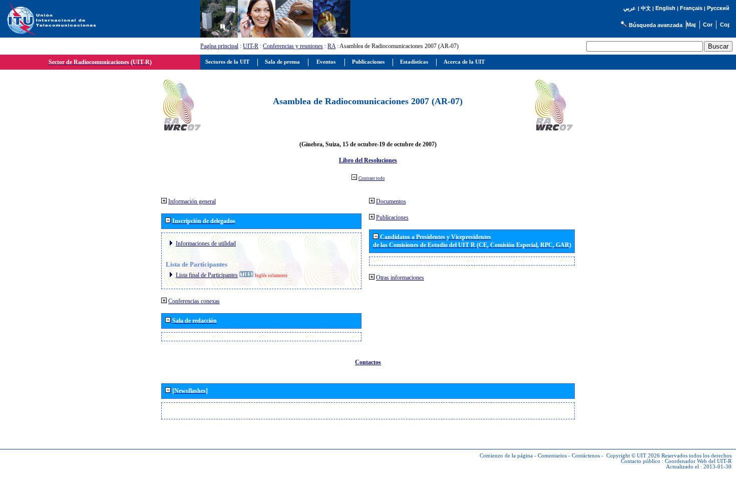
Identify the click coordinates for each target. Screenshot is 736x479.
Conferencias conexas (194, 301)
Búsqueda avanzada (655, 25)
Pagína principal (219, 46)
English (665, 8)
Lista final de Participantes (207, 275)
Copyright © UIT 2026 (633, 455)
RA (331, 46)
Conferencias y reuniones (293, 46)
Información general (192, 201)
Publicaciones (392, 217)
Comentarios (552, 455)
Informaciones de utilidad (206, 243)
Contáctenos (586, 455)
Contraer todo (371, 178)
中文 (646, 8)
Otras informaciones (400, 277)
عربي (629, 8)
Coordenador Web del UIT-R (698, 461)
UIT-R (250, 46)
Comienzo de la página (506, 455)
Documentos (391, 201)
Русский (718, 8)
